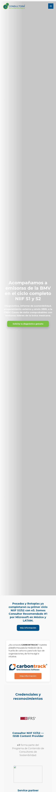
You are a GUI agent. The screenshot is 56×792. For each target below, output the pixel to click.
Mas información (28, 676)
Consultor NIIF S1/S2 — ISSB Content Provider (28, 735)
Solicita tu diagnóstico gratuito (28, 324)
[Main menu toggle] (51, 6)
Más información (28, 628)
